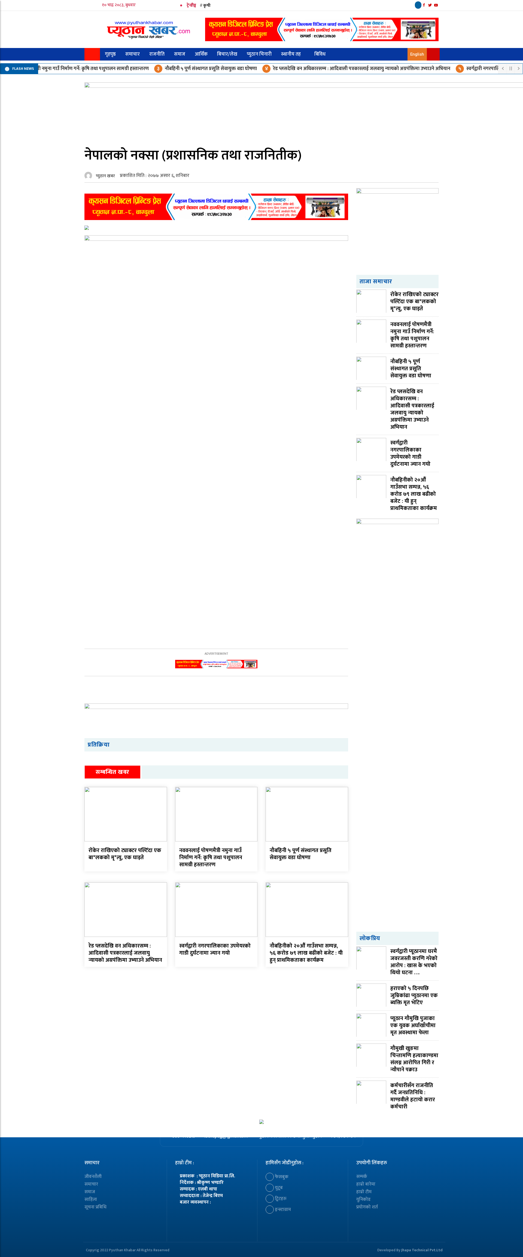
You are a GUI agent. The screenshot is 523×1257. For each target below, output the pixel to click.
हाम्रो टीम (364, 1192)
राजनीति (157, 54)
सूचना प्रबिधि (95, 1207)
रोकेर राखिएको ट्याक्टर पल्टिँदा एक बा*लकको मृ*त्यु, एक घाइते (125, 854)
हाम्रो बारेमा (365, 1184)
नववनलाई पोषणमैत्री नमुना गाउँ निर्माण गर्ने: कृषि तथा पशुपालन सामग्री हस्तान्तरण (210, 857)
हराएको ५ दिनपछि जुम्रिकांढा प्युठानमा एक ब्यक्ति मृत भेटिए (414, 995)
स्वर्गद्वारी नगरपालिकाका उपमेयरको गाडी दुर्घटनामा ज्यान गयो (215, 949)
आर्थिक (201, 54)
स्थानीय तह (291, 54)
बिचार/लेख (227, 54)
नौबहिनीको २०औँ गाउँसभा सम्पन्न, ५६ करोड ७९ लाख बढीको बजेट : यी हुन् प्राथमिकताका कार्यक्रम (306, 953)
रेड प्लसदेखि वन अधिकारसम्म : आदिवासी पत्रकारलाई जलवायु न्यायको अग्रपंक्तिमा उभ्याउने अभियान (339, 69)
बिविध (320, 54)
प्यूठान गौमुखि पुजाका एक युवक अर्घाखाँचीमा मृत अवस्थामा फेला (413, 1025)
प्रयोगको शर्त (367, 1207)
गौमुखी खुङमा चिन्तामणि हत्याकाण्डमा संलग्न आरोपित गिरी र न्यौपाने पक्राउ (414, 1059)
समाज (179, 54)
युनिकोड (363, 1199)
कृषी (207, 5)
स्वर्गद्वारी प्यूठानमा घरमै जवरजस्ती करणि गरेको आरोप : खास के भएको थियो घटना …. (413, 962)
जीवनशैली (93, 1176)
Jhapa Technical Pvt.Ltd (422, 1250)
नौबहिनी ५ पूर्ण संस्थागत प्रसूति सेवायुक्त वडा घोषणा (188, 69)
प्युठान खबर (105, 176)
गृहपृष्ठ (110, 54)
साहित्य (90, 1199)
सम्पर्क (361, 1176)
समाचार (132, 54)
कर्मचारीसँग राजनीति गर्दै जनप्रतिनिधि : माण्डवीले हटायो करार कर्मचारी (412, 1096)
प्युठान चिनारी (259, 54)
